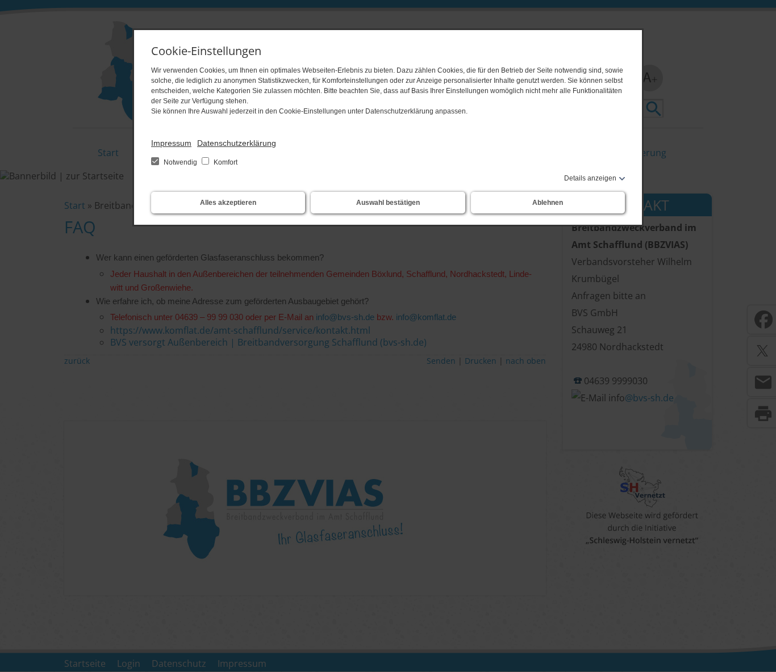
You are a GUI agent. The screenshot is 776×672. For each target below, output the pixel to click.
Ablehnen (547, 203)
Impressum (171, 143)
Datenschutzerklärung (236, 143)
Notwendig (180, 162)
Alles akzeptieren (228, 203)
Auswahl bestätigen (388, 203)
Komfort (224, 162)
